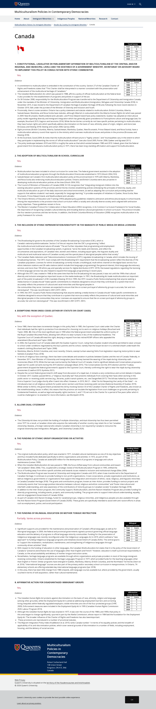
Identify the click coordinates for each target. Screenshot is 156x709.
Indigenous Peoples (66, 18)
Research (103, 18)
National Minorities (86, 18)
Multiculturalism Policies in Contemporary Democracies (52, 12)
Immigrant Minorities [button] (42, 18)
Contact (114, 18)
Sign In (130, 4)
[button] (139, 4)
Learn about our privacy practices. (29, 703)
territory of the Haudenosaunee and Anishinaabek (68, 682)
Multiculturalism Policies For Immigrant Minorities (33, 25)
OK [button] (132, 700)
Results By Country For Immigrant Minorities (70, 25)
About (26, 18)
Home (17, 18)
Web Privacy (20, 680)
